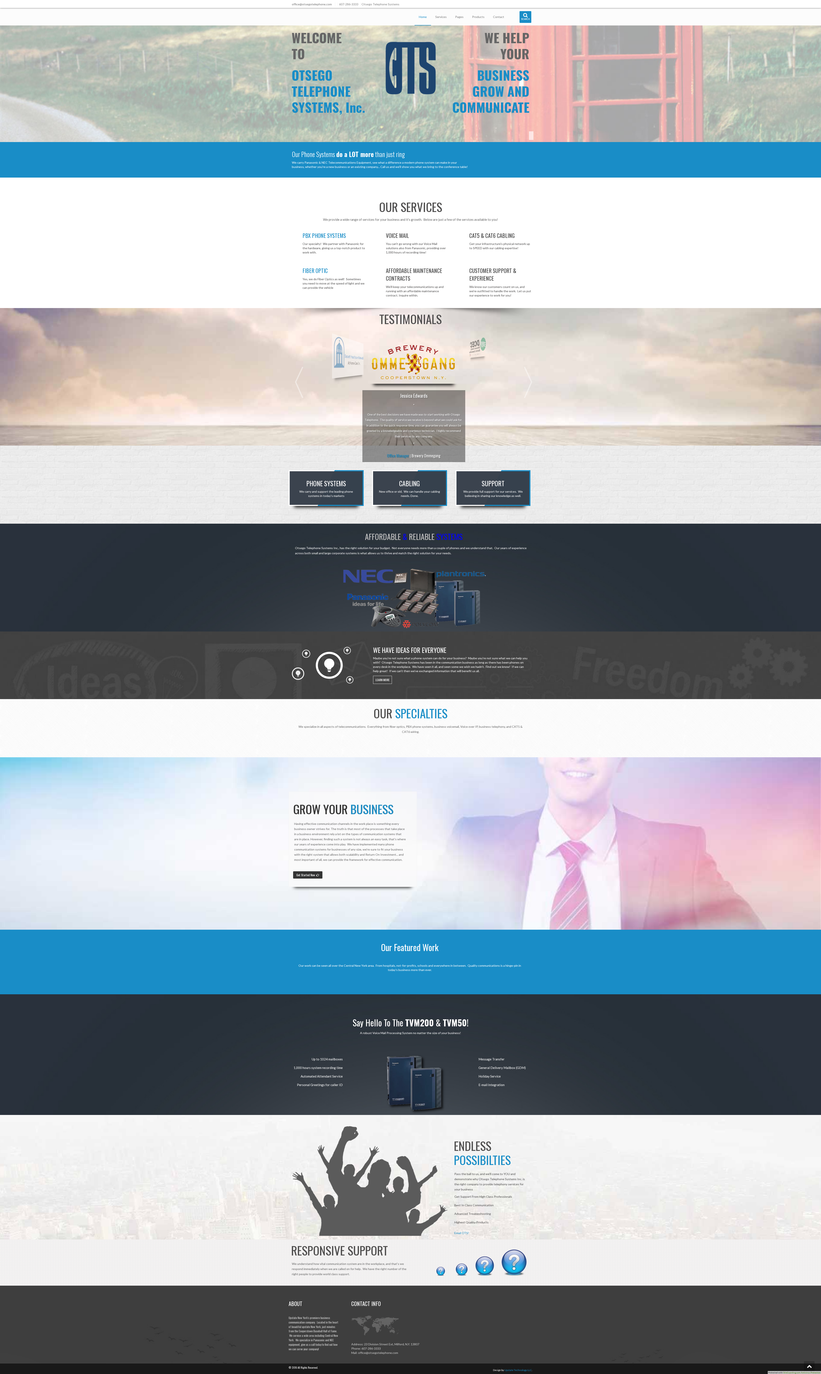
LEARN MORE (382, 679)
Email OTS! (461, 1233)
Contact (498, 17)
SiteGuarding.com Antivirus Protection (802, 1372)
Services (441, 17)
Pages (459, 17)
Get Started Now (306, 875)
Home (423, 17)
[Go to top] (809, 1366)
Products (478, 17)
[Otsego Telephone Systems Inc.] (306, 15)
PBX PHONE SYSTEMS (324, 235)
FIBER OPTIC (315, 270)
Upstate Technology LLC (518, 1370)
